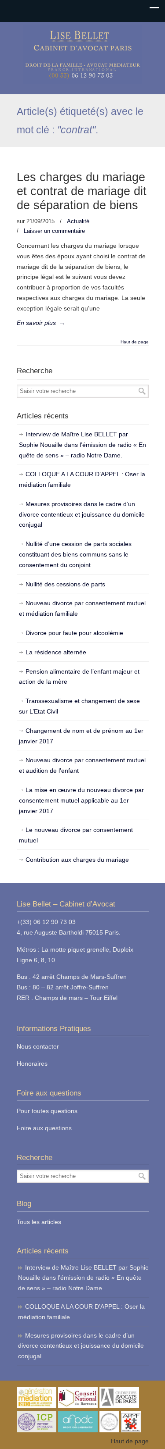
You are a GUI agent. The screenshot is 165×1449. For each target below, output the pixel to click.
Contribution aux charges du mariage (77, 859)
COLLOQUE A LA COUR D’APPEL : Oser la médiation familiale (82, 479)
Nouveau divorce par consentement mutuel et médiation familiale (82, 608)
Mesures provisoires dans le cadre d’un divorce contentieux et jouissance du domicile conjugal (82, 514)
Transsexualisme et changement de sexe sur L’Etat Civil (79, 706)
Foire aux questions (44, 1127)
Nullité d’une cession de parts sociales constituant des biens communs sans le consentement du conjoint (75, 554)
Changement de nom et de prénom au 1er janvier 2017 (81, 736)
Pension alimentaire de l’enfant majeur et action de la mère (79, 676)
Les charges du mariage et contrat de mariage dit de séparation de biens (82, 191)
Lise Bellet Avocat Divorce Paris (83, 54)
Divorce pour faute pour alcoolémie (74, 632)
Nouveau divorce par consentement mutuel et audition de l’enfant (82, 765)
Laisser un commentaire (54, 231)
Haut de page (135, 342)
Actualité (78, 221)
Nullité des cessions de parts (65, 584)
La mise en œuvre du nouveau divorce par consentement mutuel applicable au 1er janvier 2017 (81, 800)
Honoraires (32, 1063)
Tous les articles (39, 1221)
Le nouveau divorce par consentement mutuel (76, 835)
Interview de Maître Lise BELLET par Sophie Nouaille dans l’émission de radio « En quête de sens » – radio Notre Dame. (82, 445)
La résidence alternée (56, 652)
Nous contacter (38, 1046)
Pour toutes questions (47, 1110)
